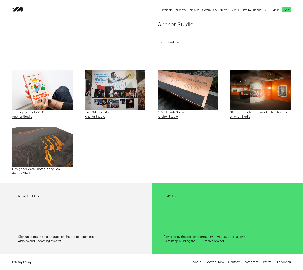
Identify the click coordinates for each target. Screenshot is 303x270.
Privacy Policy (21, 262)
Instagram (251, 262)
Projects (167, 10)
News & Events (229, 10)
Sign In (275, 10)
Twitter (268, 262)
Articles (194, 10)
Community (209, 10)
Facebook (284, 262)
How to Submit (251, 10)
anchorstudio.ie (169, 42)
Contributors (215, 262)
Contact (234, 262)
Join (286, 10)
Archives (181, 10)
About (197, 262)
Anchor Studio (22, 116)
